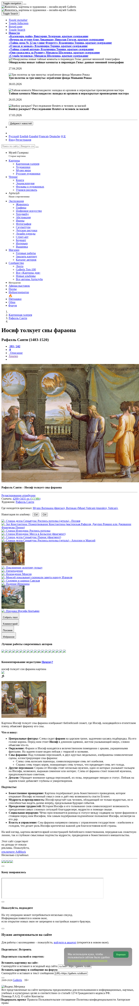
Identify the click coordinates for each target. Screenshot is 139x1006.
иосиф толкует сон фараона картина (23, 669)
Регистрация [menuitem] (23, 139)
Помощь (6, 996)
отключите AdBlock (13, 851)
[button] (18, 20)
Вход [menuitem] (12, 139)
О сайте (26, 996)
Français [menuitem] (44, 136)
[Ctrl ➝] (22, 567)
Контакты (37, 996)
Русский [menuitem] (14, 136)
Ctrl (36, 514)
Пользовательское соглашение (57, 999)
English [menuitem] (24, 136)
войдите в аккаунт (65, 942)
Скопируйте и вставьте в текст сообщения (27, 973)
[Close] (37, 147)
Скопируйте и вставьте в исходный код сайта (29, 966)
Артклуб (19, 195)
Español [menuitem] (33, 136)
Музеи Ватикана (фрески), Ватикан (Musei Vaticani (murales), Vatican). (75, 508)
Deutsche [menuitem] (54, 136)
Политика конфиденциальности (96, 999)
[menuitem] (63, 136)
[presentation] (73, 359)
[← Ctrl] (48, 540)
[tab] (14, 346)
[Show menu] (24, 4)
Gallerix (17, 980)
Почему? (47, 662)
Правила (32, 999)
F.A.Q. (16, 996)
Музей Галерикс (19, 154)
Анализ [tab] (13, 356)
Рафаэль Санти (25, 501)
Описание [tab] (16, 352)
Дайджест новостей (21, 123)
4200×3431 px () (26, 498)
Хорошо (121, 954)
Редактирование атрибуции (18, 495)
